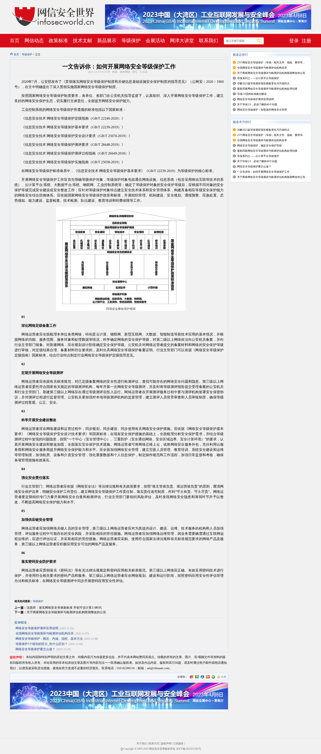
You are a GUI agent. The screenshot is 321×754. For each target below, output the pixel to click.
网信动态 (34, 40)
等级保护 (131, 40)
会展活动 (155, 40)
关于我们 (141, 743)
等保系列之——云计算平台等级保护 (258, 78)
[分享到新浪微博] (191, 677)
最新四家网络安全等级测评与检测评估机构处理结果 (267, 88)
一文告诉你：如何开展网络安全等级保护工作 (263, 171)
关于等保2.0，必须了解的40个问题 (257, 104)
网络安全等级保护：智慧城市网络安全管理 (262, 109)
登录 (294, 40)
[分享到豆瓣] (197, 677)
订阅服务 (178, 743)
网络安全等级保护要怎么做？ (35, 649)
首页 (14, 40)
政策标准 (58, 40)
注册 (306, 40)
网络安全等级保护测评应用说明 (37, 628)
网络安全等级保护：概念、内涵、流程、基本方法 (49, 638)
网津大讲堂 (182, 40)
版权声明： (17, 657)
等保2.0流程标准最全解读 (252, 94)
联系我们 (208, 40)
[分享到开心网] (208, 677)
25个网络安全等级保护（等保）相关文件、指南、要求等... (271, 135)
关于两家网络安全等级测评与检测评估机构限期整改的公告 (66, 612)
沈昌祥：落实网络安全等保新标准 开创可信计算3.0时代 (64, 607)
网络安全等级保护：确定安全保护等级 (259, 145)
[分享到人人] (202, 677)
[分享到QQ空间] (213, 677)
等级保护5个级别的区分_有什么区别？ (41, 644)
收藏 (223, 676)
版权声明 (166, 743)
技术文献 (82, 40)
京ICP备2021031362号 (188, 748)
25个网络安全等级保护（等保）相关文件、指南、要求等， (271, 62)
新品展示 (106, 40)
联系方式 (154, 743)
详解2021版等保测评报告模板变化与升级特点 (263, 83)
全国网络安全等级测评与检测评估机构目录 (45, 633)
